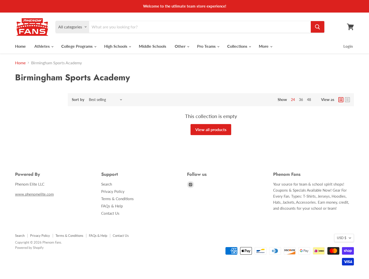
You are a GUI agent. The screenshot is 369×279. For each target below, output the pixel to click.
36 (301, 99)
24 (293, 99)
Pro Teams (207, 46)
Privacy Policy (113, 191)
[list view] (347, 99)
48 (309, 99)
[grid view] (340, 99)
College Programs (77, 46)
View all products (210, 129)
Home (20, 46)
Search (106, 184)
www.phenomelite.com (34, 194)
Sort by (78, 99)
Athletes (42, 46)
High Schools (116, 46)
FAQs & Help (112, 206)
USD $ (341, 238)
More (264, 46)
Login (348, 46)
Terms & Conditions (117, 198)
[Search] (317, 27)
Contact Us (110, 213)
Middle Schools (152, 46)
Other (181, 46)
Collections (237, 46)
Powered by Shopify (29, 248)
